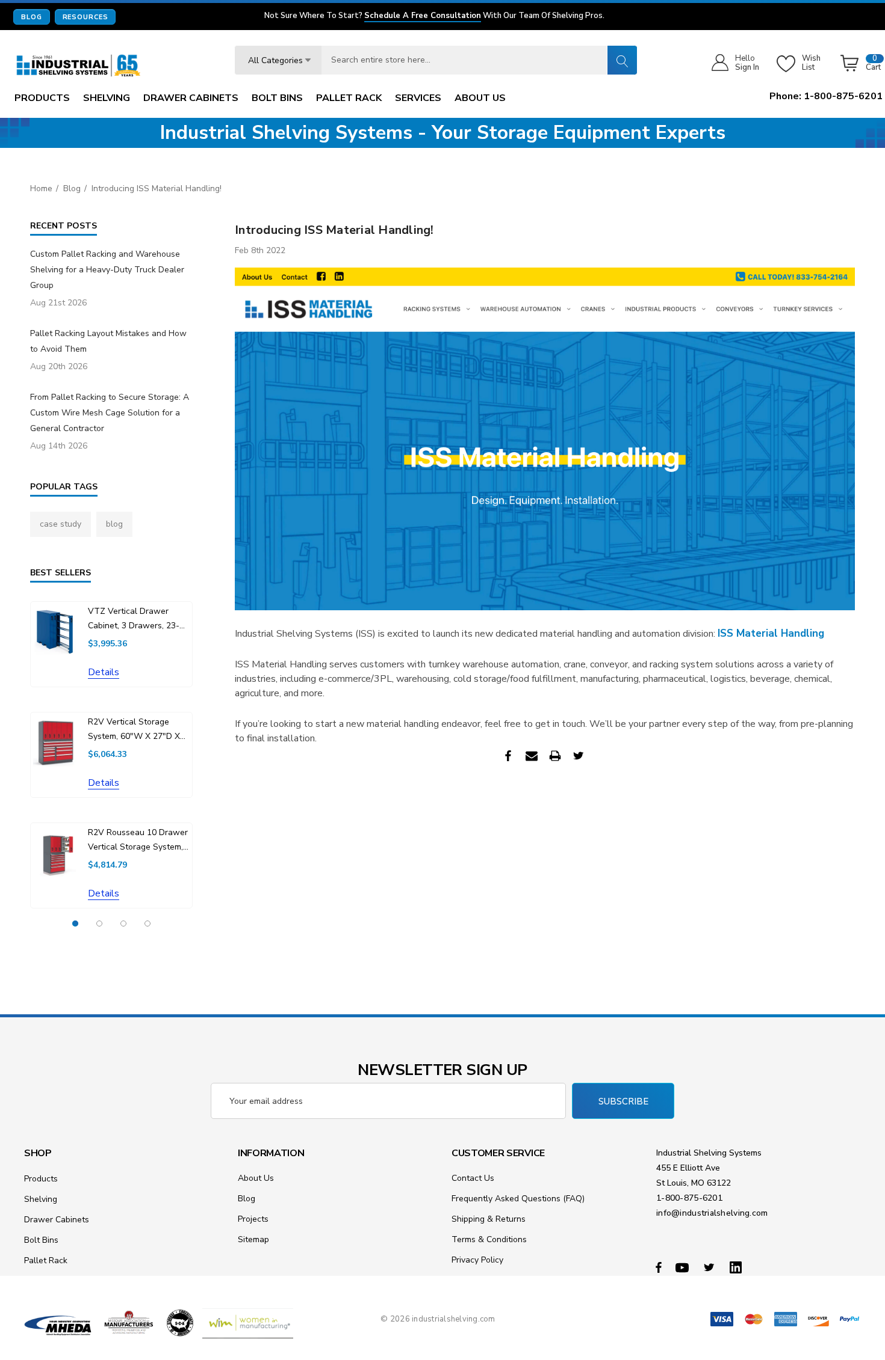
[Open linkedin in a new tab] (738, 1266)
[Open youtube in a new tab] (683, 1266)
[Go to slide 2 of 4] (99, 923)
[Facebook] (508, 756)
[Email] (532, 756)
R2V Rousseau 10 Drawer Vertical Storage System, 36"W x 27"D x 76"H (138, 840)
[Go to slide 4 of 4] (147, 923)
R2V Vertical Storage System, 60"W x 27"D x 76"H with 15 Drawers (134, 730)
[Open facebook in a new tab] (658, 1266)
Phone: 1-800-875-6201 (826, 96)
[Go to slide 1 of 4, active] (75, 923)
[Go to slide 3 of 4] (123, 923)
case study (60, 524)
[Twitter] (579, 756)
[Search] (622, 60)
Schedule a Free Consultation (422, 16)
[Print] (555, 756)
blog (114, 524)
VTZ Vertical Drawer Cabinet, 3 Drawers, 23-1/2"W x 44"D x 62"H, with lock (133, 619)
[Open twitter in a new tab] (711, 1266)
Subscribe (623, 1101)
